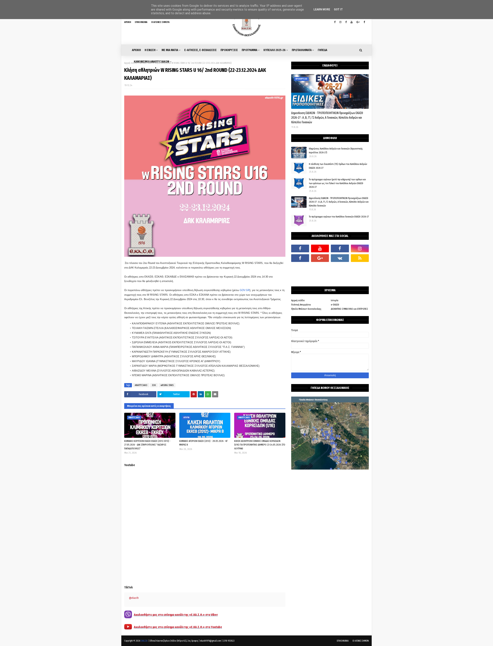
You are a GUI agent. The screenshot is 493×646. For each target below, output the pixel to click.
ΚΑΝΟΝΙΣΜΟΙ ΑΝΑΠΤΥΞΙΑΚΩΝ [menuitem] (151, 61)
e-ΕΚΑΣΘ (335, 304)
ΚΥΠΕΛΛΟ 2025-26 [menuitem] (274, 50)
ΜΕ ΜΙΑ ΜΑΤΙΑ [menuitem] (170, 50)
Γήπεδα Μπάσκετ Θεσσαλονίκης (306, 308)
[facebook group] (364, 22)
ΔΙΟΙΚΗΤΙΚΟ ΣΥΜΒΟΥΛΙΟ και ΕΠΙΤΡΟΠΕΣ (349, 308)
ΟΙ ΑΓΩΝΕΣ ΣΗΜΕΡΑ (160, 22)
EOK (154, 385)
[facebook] (300, 248)
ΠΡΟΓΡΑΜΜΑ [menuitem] (249, 50)
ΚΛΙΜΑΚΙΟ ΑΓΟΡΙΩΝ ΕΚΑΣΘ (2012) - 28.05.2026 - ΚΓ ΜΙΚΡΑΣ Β (203, 443)
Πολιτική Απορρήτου (301, 304)
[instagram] (340, 22)
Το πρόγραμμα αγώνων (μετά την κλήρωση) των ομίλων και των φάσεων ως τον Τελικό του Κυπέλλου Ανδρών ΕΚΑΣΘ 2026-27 (337, 183)
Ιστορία (334, 300)
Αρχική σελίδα (130, 63)
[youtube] (352, 22)
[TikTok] (300, 268)
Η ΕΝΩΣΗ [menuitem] (150, 50)
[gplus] (358, 22)
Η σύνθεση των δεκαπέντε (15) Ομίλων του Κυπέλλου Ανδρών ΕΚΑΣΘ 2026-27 (338, 166)
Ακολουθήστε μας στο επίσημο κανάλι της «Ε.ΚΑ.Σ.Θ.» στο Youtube (178, 627)
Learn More (322, 9)
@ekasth (134, 598)
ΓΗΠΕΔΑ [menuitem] (322, 50)
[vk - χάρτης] (340, 258)
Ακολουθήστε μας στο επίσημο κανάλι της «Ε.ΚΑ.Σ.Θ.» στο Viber (176, 615)
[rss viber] (360, 258)
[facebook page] (346, 22)
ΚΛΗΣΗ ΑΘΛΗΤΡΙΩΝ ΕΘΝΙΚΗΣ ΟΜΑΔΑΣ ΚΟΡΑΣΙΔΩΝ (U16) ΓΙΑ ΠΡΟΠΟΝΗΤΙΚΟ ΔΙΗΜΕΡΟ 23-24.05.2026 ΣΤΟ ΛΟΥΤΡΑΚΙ (259, 445)
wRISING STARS (167, 385)
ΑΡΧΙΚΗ (127, 22)
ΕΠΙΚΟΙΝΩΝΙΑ (141, 22)
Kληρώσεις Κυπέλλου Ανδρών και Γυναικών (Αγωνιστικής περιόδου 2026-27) (336, 150)
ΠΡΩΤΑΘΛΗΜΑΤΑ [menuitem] (302, 50)
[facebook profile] (334, 22)
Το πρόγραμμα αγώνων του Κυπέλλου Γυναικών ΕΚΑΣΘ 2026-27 (339, 216)
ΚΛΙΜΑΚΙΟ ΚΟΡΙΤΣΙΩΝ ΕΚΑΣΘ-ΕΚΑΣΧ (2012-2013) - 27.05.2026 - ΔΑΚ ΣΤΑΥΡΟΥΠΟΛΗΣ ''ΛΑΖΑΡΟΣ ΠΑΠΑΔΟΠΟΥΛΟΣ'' (147, 445)
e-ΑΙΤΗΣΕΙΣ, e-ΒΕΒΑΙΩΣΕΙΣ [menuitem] (200, 50)
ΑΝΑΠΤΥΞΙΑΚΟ (141, 385)
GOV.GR (245, 290)
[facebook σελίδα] (300, 258)
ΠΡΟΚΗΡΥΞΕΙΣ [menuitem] (229, 50)
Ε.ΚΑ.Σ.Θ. (144, 640)
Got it (338, 9)
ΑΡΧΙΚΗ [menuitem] (136, 50)
